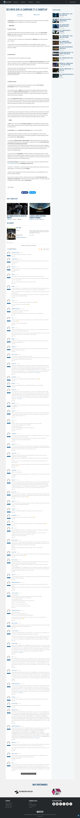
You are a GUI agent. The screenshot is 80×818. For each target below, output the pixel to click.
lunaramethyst (9, 219)
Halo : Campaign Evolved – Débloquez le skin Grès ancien (65, 42)
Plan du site (53, 814)
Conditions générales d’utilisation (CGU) (40, 814)
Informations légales (28, 814)
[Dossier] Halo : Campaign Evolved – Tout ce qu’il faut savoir (66, 64)
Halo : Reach (37, 14)
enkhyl (13, 274)
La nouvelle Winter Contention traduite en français (37, 217)
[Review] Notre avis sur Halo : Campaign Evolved (65, 20)
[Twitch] (60, 804)
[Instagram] (70, 804)
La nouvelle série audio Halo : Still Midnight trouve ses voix (66, 53)
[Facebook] (67, 804)
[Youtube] (57, 804)
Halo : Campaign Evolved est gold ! (66, 58)
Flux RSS (49, 814)
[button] (24, 192)
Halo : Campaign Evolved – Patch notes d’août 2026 (66, 14)
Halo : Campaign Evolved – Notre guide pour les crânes (66, 36)
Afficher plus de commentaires (28, 773)
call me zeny (14, 670)
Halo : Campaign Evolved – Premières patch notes (65, 25)
